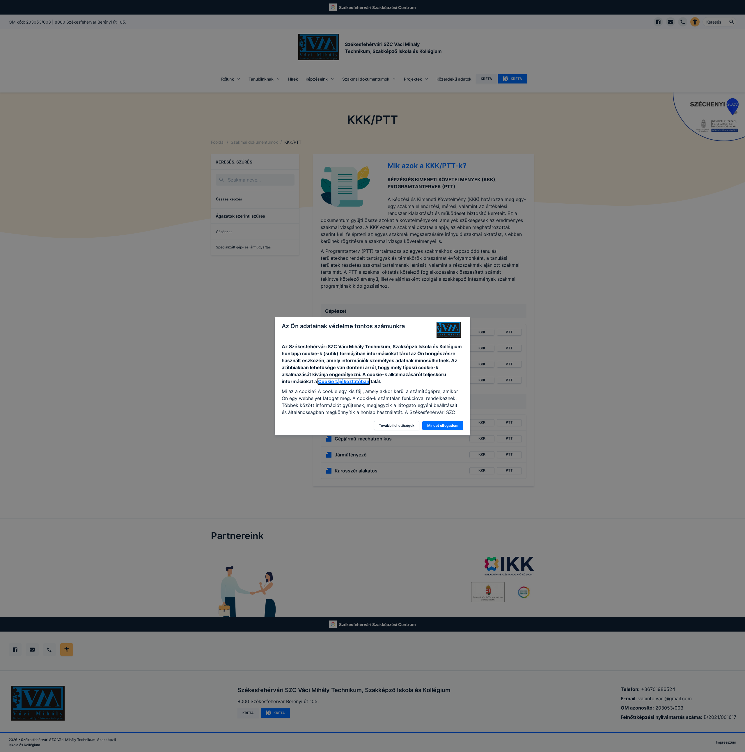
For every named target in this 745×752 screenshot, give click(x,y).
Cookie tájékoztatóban (343, 381)
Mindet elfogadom (442, 425)
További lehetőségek (396, 425)
